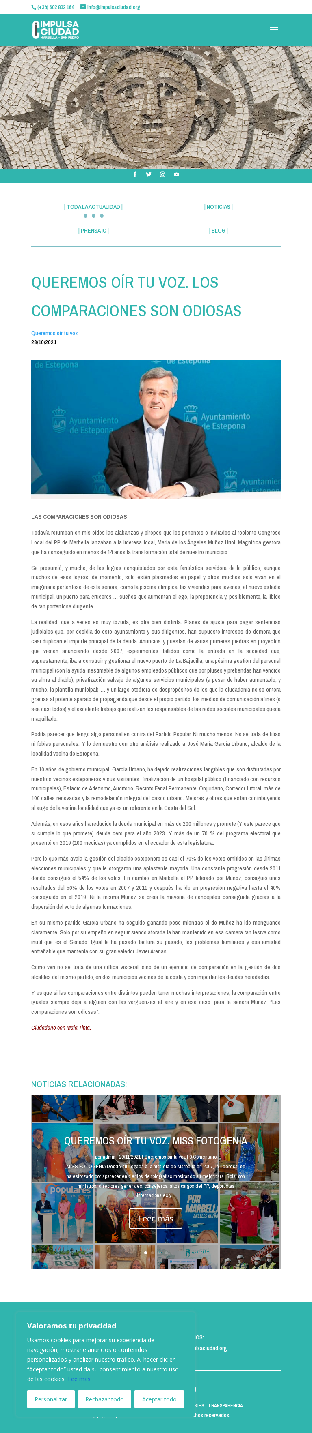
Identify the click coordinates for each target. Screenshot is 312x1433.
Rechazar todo (104, 1399)
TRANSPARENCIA (225, 1406)
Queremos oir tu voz (54, 333)
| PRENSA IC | (93, 230)
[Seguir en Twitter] (149, 174)
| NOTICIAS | (218, 206)
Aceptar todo (159, 1399)
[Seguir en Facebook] (135, 174)
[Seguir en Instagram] (163, 174)
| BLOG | (218, 230)
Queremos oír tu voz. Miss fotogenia (155, 1140)
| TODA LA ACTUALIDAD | (93, 206)
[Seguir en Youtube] (176, 174)
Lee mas (79, 1379)
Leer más (155, 1218)
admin (109, 1156)
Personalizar (51, 1399)
